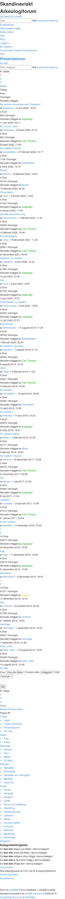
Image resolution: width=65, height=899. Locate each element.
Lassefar (4, 499)
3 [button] (0, 82)
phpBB (13, 890)
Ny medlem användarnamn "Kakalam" (20, 104)
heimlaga (8, 628)
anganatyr (27, 119)
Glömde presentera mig (12, 214)
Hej (2, 477)
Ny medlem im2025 (10, 148)
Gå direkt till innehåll (11, 16)
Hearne (7, 459)
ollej (5, 239)
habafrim (8, 261)
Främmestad (9, 305)
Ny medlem (6, 390)
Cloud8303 (9, 393)
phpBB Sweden (33, 893)
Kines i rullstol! (8, 521)
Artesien (7, 415)
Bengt (6, 481)
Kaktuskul (8, 130)
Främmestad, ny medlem (13, 302)
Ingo (2, 551)
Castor (25, 595)
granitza (7, 349)
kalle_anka (9, 650)
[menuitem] (10, 28)
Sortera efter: (33, 672)
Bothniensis (6, 324)
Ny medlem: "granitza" (12, 346)
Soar (5, 283)
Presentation (7, 192)
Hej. (2, 280)
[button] (3, 86)
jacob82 (7, 525)
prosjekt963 (9, 152)
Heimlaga (5, 624)
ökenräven (5, 573)
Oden (3, 368)
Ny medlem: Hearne (10, 456)
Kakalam (8, 108)
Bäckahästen (29, 338)
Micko (6, 437)
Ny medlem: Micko (10, 434)
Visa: (3, 672)
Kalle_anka (6, 646)
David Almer (9, 218)
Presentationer (12, 58)
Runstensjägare (8, 236)
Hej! (2, 602)
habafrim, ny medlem (11, 258)
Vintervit (7, 606)
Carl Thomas (29, 141)
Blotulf (3, 170)
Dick (5, 196)
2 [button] (0, 78)
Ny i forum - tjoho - (10, 126)
